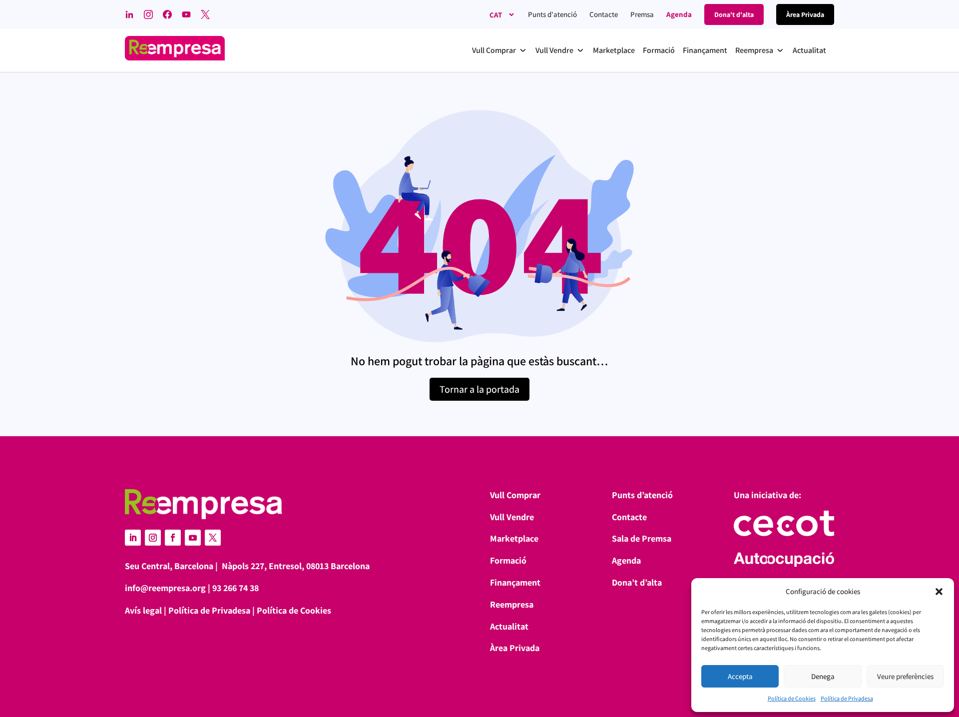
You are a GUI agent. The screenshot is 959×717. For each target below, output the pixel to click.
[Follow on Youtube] (193, 538)
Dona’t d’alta (637, 582)
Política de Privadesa (847, 698)
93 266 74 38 (235, 588)
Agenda (679, 14)
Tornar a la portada (479, 389)
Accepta (740, 676)
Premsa (642, 14)
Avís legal (143, 610)
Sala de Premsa (641, 538)
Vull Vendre (512, 517)
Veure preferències (905, 676)
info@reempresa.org (165, 588)
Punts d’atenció (642, 495)
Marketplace (514, 538)
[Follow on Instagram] (153, 538)
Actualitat (509, 626)
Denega (823, 676)
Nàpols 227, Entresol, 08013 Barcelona (296, 566)
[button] (939, 592)
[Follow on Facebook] (173, 538)
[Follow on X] (213, 538)
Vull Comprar (515, 495)
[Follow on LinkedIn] (133, 538)
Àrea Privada (514, 648)
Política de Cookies (792, 698)
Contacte (603, 14)
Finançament (515, 582)
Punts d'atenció (552, 14)
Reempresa (511, 604)
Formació (508, 560)
